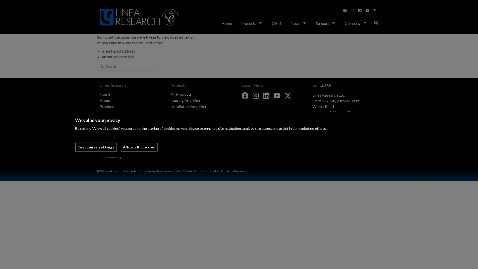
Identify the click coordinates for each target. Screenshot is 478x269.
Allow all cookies (139, 147)
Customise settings (96, 147)
